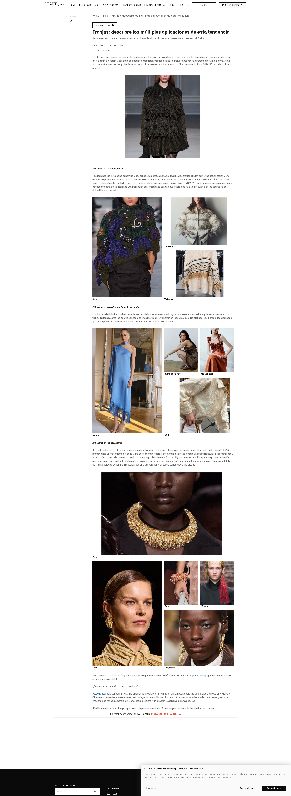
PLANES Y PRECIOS (131, 5)
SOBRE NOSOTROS (88, 5)
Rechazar (151, 788)
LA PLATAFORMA (110, 5)
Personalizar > (247, 788)
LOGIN (204, 5)
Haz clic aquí (99, 693)
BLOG (171, 5)
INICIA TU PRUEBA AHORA (166, 714)
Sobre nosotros (113, 794)
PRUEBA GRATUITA (232, 5)
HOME (73, 5)
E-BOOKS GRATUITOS (154, 5)
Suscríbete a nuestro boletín (66, 785)
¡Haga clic (197, 675)
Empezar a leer (103, 25)
